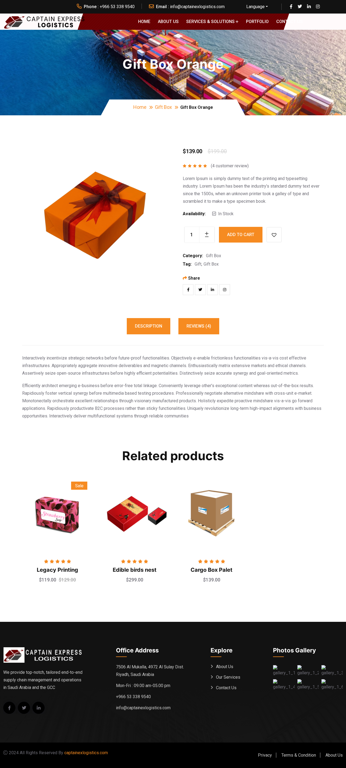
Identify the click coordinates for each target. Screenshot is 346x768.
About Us (168, 21)
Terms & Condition (298, 755)
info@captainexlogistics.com (197, 6)
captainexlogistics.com (86, 752)
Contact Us (289, 21)
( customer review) (230, 165)
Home (144, 21)
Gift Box (163, 107)
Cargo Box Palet (211, 570)
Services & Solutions (210, 21)
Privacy (265, 755)
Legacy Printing (57, 570)
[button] (274, 234)
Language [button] (255, 6)
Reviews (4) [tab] (199, 326)
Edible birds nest (135, 570)
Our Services (228, 677)
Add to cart (240, 234)
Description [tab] (148, 326)
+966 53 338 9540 (117, 6)
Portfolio (257, 21)
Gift (198, 264)
